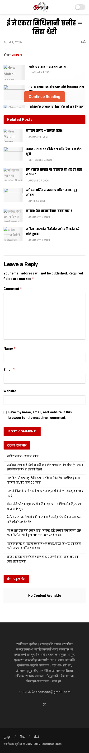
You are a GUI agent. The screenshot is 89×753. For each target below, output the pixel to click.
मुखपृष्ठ (7, 737)
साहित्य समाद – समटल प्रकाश (47, 67)
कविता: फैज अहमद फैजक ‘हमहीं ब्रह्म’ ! (49, 211)
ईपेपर (22, 737)
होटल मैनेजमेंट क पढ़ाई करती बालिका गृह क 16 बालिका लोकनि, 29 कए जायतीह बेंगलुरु (44, 507)
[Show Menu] (6, 7)
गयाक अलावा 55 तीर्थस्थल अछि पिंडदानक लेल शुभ (56, 89)
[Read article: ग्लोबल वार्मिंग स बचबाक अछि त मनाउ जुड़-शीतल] (13, 195)
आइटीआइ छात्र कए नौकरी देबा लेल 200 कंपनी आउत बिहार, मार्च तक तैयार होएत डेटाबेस (43, 559)
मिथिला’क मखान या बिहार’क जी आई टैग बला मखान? (54, 172)
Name (10, 348)
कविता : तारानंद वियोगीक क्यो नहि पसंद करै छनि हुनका (53, 232)
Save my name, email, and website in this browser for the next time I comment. (40, 414)
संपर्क (37, 737)
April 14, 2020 (37, 201)
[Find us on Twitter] (44, 705)
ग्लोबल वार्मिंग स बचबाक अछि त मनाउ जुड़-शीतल (52, 193)
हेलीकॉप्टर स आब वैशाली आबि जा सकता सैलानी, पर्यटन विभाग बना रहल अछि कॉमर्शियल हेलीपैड (44, 520)
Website (10, 391)
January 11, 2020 (39, 240)
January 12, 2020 (39, 217)
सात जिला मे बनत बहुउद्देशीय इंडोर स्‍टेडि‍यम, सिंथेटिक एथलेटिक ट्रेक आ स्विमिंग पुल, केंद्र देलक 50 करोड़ (43, 480)
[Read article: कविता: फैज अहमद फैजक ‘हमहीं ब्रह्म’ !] (13, 215)
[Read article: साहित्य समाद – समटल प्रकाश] (14, 72)
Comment (13, 288)
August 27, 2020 (38, 180)
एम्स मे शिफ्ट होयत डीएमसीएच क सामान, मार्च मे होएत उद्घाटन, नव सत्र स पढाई (45, 494)
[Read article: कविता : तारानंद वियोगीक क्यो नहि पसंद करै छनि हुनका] (13, 234)
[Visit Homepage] (41, 7)
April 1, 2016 (13, 42)
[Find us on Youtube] (53, 705)
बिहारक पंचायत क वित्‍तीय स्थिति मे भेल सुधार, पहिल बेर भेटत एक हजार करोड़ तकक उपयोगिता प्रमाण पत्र (44, 546)
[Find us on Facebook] (36, 705)
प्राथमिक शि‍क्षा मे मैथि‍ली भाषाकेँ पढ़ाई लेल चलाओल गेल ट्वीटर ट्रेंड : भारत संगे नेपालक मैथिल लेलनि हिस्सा (45, 467)
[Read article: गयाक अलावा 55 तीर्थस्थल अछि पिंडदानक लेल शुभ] (13, 154)
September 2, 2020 (40, 160)
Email (9, 369)
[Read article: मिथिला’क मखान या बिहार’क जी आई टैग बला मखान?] (13, 174)
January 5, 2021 (40, 72)
